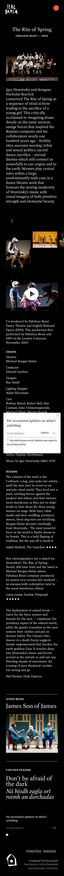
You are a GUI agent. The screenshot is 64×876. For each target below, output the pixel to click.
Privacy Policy (33, 851)
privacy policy (17, 839)
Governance (49, 851)
